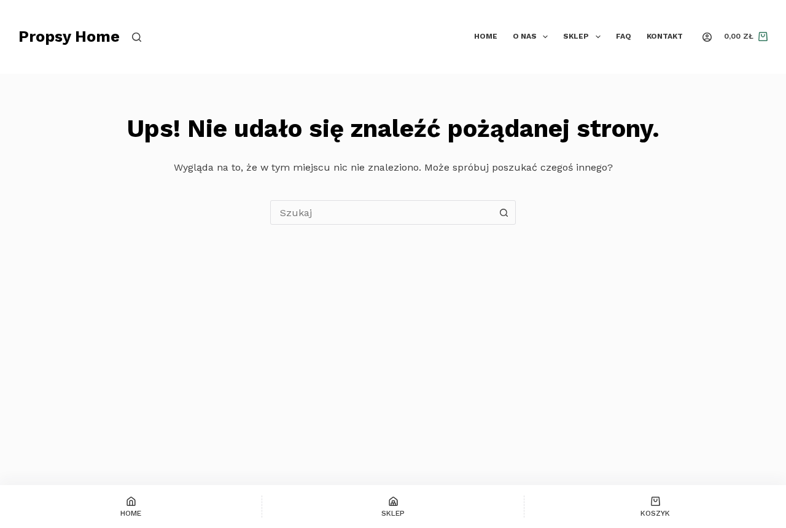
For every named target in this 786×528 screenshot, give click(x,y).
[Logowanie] (707, 37)
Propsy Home (69, 36)
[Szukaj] (136, 37)
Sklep (576, 36)
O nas (525, 36)
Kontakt (665, 36)
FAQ (623, 36)
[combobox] (381, 212)
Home (485, 36)
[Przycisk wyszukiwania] (503, 212)
